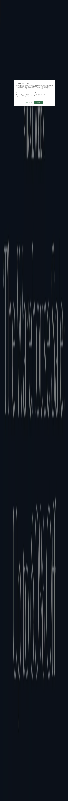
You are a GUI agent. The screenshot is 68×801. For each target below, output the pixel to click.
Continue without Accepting (49, 81)
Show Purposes (29, 102)
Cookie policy (36, 90)
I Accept (38, 102)
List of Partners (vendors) (21, 98)
